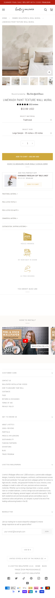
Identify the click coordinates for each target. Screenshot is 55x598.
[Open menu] (5, 10)
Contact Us (6, 381)
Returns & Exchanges (10, 399)
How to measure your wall (13, 388)
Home (4, 18)
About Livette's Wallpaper (27, 573)
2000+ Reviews (8, 428)
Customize (6, 392)
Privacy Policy (8, 406)
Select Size (27, 129)
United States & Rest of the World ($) (26, 558)
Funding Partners (9, 443)
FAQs (4, 395)
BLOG (44, 566)
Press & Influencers (10, 436)
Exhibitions (6, 447)
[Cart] (44, 10)
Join (47, 531)
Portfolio (6, 432)
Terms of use (7, 403)
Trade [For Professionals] (27, 569)
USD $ (26, 550)
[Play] (27, 59)
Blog (4, 450)
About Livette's (8, 425)
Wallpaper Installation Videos (14, 384)
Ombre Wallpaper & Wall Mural (26, 18)
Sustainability (8, 439)
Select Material (27, 116)
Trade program (8, 454)
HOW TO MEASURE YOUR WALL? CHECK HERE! (27, 164)
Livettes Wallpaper (19, 566)
